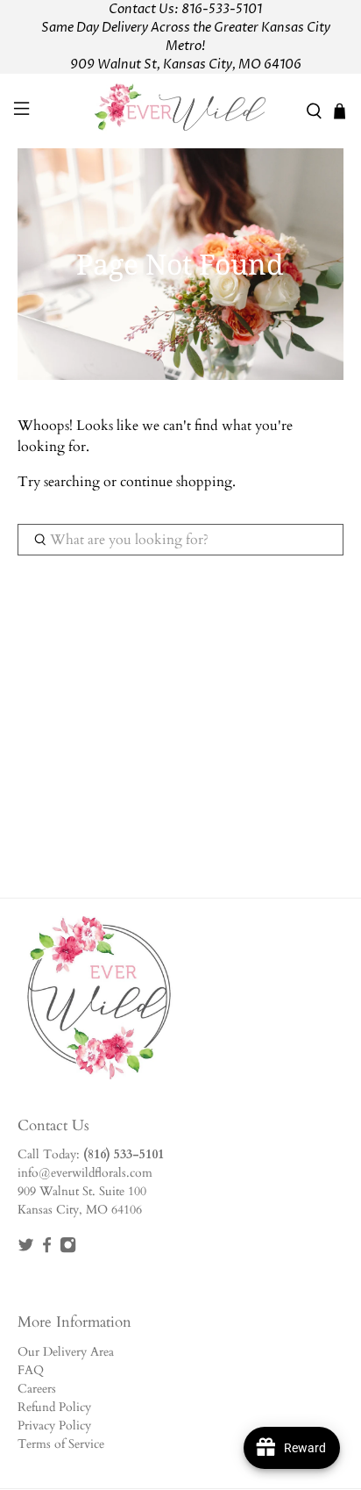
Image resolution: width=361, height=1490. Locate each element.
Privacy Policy (54, 1425)
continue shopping (176, 481)
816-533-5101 (221, 9)
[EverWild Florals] (180, 111)
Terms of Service (61, 1444)
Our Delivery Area (66, 1351)
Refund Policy (54, 1407)
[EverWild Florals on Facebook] (47, 1249)
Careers (37, 1388)
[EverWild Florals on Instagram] (68, 1249)
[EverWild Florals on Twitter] (26, 1249)
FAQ (31, 1370)
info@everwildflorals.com (85, 1172)
